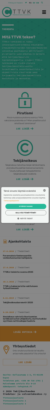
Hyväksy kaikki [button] (26, 206)
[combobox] (44, 190)
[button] (25, 218)
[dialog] (25, 205)
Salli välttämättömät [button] (26, 213)
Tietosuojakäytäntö (11, 200)
